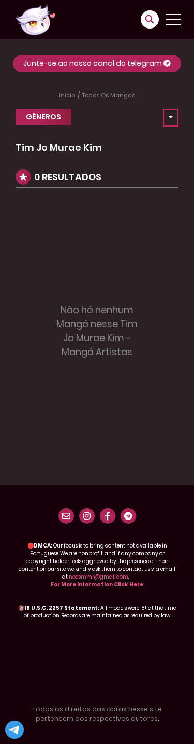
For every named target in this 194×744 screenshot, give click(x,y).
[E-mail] (66, 516)
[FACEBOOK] (107, 516)
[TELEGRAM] (128, 516)
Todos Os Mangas (108, 95)
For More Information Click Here (97, 584)
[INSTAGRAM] (87, 516)
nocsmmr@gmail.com (98, 577)
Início (67, 95)
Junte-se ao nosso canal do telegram (93, 63)
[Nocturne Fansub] (35, 19)
